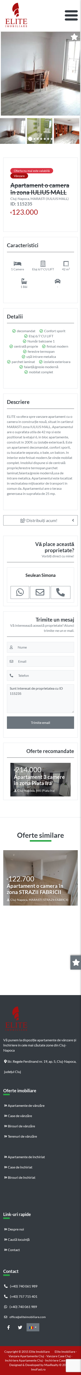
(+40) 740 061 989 (23, 1286)
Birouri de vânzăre (21, 1126)
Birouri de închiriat (21, 1177)
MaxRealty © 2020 (57, 1365)
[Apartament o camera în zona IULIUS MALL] (40, 74)
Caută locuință (18, 1239)
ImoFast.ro (38, 1369)
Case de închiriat (19, 1167)
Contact (13, 1250)
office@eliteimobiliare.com (27, 1317)
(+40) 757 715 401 (23, 1296)
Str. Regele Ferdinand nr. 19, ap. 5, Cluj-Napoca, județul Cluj (40, 1063)
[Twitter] (20, 1327)
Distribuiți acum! (41, 520)
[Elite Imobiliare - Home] (16, 15)
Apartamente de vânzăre (25, 1105)
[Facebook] (8, 1327)
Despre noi (15, 1229)
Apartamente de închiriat (26, 1157)
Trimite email (40, 722)
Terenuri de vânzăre (22, 1136)
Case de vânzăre (19, 1116)
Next (74, 130)
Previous (7, 130)
